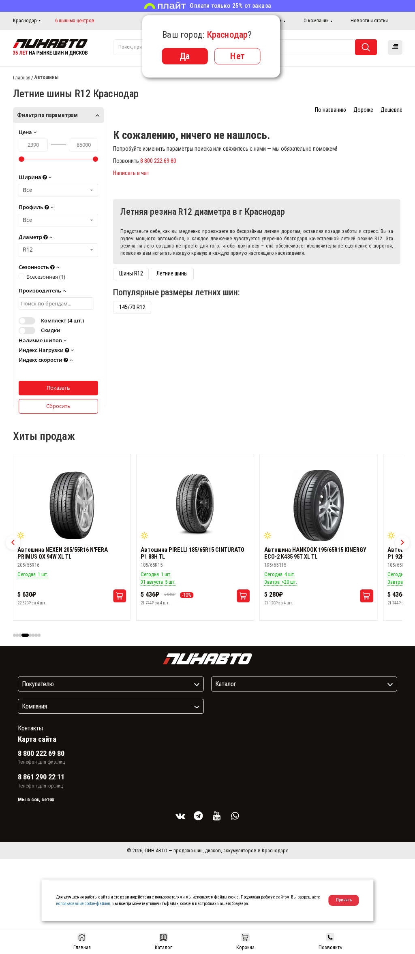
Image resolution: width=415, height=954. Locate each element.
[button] (13, 542)
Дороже (363, 110)
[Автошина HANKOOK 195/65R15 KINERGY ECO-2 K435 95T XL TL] (318, 505)
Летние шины (172, 273)
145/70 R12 (132, 307)
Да (185, 56)
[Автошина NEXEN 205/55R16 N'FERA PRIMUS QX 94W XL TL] (71, 505)
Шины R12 (131, 273)
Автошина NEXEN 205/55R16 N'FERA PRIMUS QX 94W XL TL (62, 553)
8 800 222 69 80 (158, 161)
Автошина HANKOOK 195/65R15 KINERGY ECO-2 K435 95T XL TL (315, 553)
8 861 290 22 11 (41, 777)
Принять (344, 900)
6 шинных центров (74, 20)
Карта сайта (37, 739)
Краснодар (25, 20)
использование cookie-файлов (83, 903)
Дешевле (391, 110)
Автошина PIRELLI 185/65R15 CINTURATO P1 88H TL (192, 553)
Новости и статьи (369, 20)
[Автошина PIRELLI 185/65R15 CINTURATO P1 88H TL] (195, 505)
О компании (316, 20)
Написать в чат (131, 173)
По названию (330, 110)
